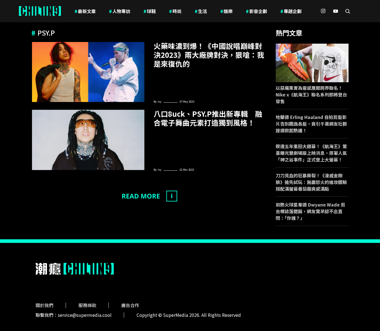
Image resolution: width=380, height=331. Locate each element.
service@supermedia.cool (85, 315)
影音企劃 (256, 11)
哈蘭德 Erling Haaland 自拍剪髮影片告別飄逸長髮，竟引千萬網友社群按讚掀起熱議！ (311, 124)
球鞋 (150, 11)
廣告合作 (130, 305)
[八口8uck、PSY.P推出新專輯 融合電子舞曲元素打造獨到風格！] (88, 139)
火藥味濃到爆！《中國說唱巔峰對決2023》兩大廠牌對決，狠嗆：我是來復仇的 (209, 54)
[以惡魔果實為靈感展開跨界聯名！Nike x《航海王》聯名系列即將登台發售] (312, 63)
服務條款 (87, 305)
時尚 (175, 11)
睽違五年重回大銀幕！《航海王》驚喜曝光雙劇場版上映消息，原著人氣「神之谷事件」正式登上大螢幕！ (311, 153)
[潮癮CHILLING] (40, 11)
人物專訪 (119, 11)
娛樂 (226, 11)
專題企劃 (291, 11)
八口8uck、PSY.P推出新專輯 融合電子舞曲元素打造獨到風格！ (208, 118)
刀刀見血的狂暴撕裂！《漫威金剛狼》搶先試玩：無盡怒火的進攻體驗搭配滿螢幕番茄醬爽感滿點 (311, 182)
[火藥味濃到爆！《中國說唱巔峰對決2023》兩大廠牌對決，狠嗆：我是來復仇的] (88, 72)
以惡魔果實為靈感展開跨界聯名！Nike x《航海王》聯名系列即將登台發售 (311, 94)
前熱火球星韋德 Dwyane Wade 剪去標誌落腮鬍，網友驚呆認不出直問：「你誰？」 (310, 211)
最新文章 (85, 11)
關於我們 (44, 305)
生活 (201, 11)
